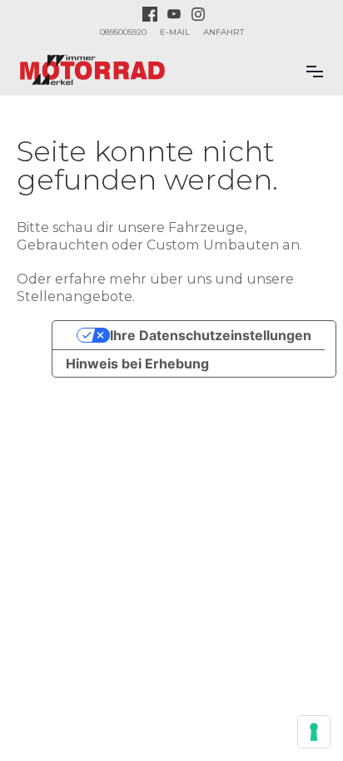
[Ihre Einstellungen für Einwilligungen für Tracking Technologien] (314, 732)
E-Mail (175, 32)
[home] (92, 70)
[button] (314, 70)
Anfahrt (223, 32)
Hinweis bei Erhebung (137, 363)
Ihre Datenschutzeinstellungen (210, 335)
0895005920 (123, 32)
